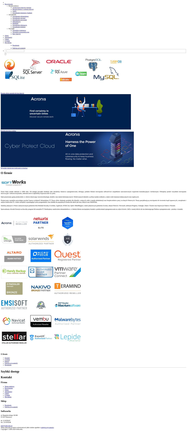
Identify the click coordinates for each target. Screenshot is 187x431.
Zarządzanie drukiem (18, 27)
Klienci (7, 361)
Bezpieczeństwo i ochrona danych (23, 9)
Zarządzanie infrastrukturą (20, 16)
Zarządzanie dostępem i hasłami (22, 13)
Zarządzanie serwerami (19, 20)
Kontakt (7, 358)
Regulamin (15, 45)
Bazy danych (16, 34)
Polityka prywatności (18, 48)
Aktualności (8, 37)
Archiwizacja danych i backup (21, 7)
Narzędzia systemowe (19, 30)
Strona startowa (9, 386)
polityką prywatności (47, 427)
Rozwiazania (9, 4)
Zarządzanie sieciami (18, 18)
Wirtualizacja (16, 21)
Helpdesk (15, 23)
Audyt (14, 11)
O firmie (7, 41)
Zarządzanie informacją (19, 25)
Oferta (7, 36)
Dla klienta (8, 43)
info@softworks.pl (6, 426)
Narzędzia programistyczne (20, 32)
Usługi (7, 39)
